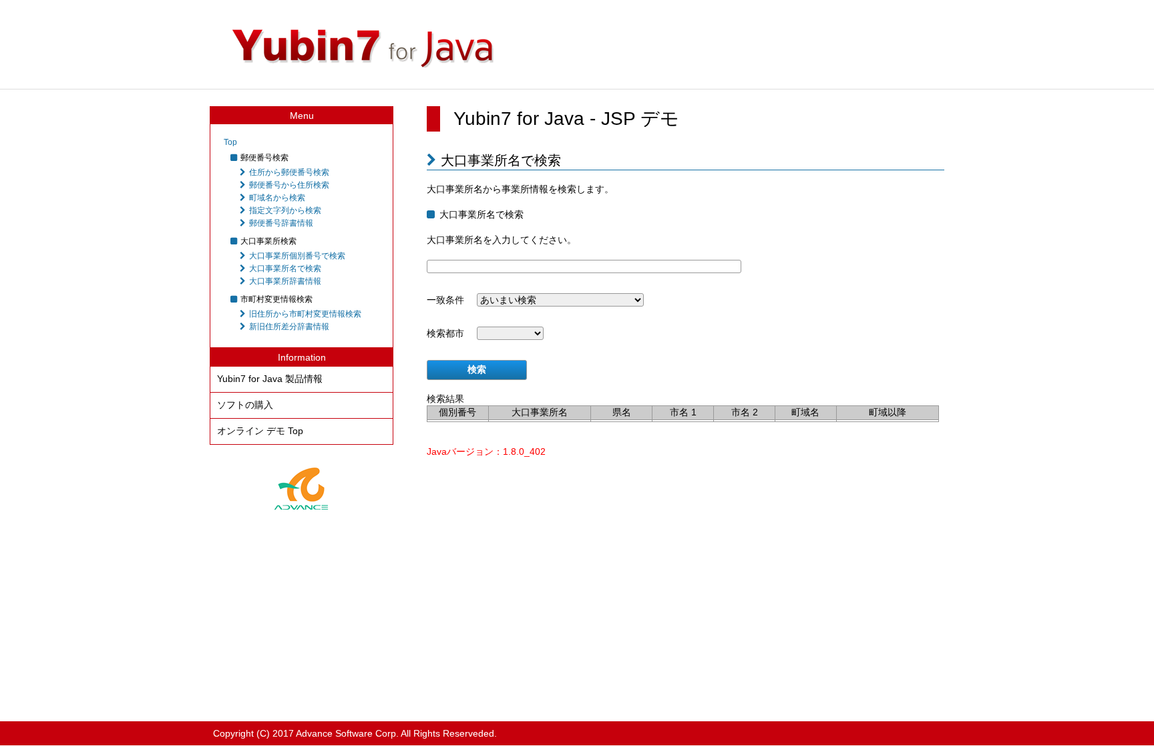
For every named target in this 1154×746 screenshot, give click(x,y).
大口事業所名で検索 (285, 268)
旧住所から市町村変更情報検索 (305, 314)
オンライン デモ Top (260, 430)
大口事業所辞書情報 (285, 281)
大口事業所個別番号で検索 (297, 255)
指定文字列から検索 (285, 210)
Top (230, 142)
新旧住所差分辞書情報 (289, 326)
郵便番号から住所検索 (289, 185)
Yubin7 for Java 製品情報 (270, 378)
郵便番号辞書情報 (281, 223)
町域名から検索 (277, 197)
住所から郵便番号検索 (289, 172)
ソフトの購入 (245, 404)
